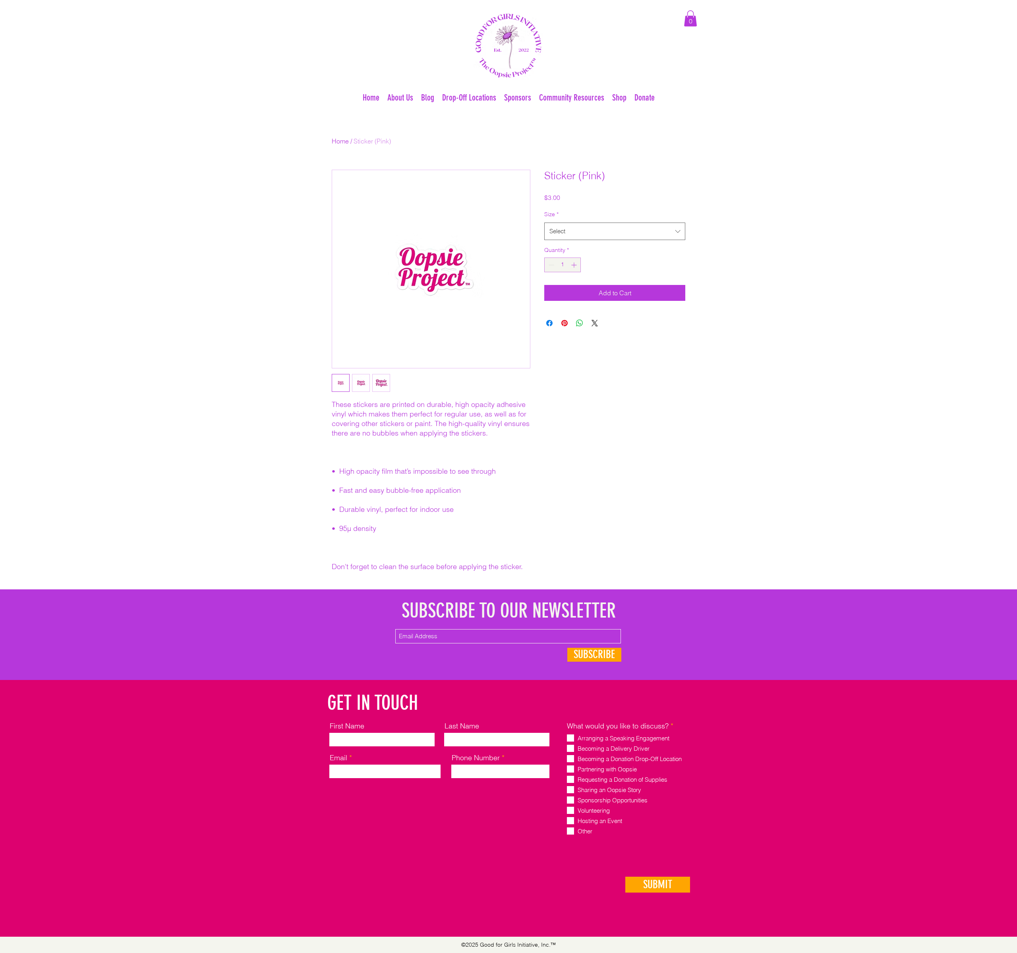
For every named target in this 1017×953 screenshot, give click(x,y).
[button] (690, 18)
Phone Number (476, 757)
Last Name (462, 726)
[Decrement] (550, 265)
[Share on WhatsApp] (579, 323)
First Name (347, 726)
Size (551, 214)
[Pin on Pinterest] (564, 323)
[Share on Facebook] (549, 323)
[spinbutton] (562, 265)
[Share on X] (594, 323)
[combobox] (614, 231)
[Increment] (575, 265)
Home (340, 141)
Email (338, 757)
